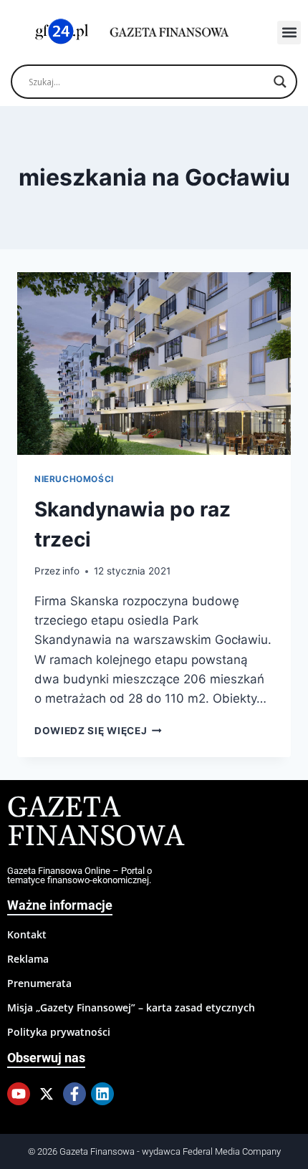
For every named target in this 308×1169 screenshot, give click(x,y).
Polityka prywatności (58, 1032)
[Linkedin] (102, 1093)
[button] (289, 32)
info (71, 571)
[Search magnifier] (280, 82)
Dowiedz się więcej (98, 730)
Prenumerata (39, 983)
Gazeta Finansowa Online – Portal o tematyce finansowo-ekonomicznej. (79, 875)
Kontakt (27, 934)
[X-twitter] (46, 1093)
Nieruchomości (74, 478)
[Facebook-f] (74, 1093)
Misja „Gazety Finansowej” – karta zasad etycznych (131, 1007)
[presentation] (154, 363)
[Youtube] (18, 1093)
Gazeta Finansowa (95, 822)
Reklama (28, 959)
